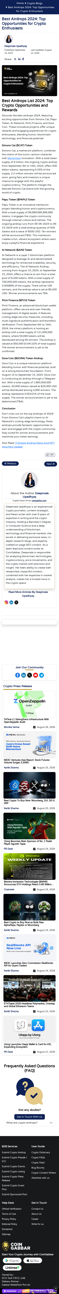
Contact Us (37, 1209)
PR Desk (8, 849)
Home (20, 3)
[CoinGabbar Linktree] (12, 1267)
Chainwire (9, 889)
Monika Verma (11, 727)
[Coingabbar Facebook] (23, 59)
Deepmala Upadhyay (15, 46)
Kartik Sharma (11, 767)
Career (34, 1219)
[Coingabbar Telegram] (41, 675)
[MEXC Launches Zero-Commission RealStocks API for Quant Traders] (29, 947)
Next (49, 464)
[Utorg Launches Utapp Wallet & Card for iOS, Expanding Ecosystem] (29, 1028)
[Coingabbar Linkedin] (20, 59)
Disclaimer (7, 1229)
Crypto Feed (38, 1162)
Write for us (37, 1224)
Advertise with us (40, 1178)
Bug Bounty (37, 1167)
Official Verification (12, 1209)
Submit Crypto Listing (13, 1171)
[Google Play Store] (12, 1260)
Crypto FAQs (38, 1157)
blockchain (14, 158)
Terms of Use (9, 1214)
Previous (11, 463)
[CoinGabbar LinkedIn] (11, 602)
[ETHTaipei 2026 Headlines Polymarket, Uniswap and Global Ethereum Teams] (29, 988)
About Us (36, 1214)
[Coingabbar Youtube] (35, 675)
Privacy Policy (9, 1219)
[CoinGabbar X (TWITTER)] (16, 602)
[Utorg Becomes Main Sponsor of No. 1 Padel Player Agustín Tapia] (29, 825)
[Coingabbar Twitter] (16, 59)
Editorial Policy (9, 1224)
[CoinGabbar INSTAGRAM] (6, 602)
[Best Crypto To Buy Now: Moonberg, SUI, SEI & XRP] (29, 785)
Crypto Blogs (34, 3)
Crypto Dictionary (40, 1152)
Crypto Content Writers (43, 1172)
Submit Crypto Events (13, 1166)
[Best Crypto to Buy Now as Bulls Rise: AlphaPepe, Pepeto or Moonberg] (29, 907)
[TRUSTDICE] (29, 1291)
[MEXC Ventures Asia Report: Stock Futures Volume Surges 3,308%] (29, 744)
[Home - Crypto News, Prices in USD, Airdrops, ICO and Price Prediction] (16, 1246)
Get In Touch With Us (29, 1116)
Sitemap (6, 1234)
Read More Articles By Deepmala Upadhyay (28, 593)
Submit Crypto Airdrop (14, 1152)
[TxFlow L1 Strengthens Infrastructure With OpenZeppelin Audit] (29, 703)
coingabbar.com (39, 501)
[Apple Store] (32, 1260)
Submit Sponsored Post (14, 1194)
